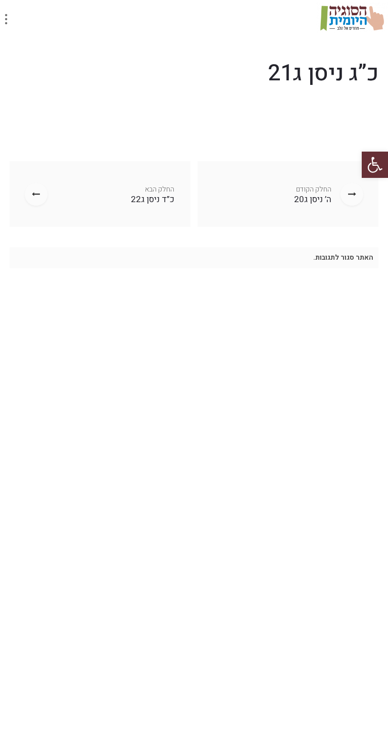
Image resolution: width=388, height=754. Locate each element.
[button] (375, 165)
